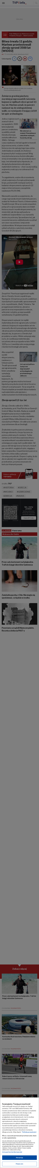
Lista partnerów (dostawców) (12, 1152)
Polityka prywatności (29, 1132)
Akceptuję (19, 1157)
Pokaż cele (19, 1164)
